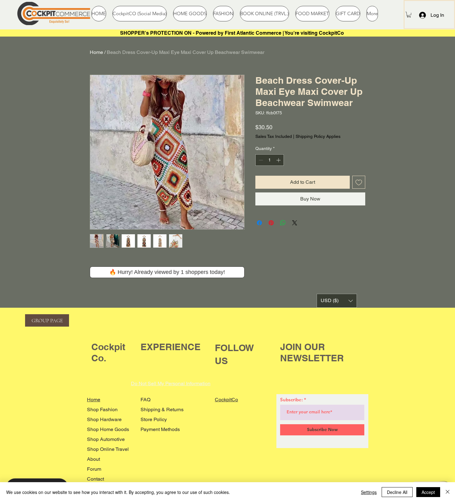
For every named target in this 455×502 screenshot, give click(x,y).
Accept (428, 492)
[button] (408, 14)
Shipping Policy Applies (318, 136)
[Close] (447, 492)
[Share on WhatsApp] (283, 223)
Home (96, 52)
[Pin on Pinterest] (271, 223)
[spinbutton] (269, 160)
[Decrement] (260, 160)
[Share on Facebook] (259, 223)
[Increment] (279, 160)
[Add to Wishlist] (358, 182)
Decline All (397, 492)
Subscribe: (291, 399)
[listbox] (337, 301)
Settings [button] (369, 492)
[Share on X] (294, 223)
